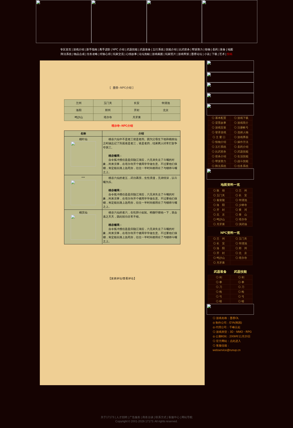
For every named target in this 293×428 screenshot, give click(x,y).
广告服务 (134, 417)
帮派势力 (197, 49)
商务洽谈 (147, 417)
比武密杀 (184, 49)
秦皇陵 (221, 200)
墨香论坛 (196, 54)
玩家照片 (170, 54)
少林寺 (243, 205)
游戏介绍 (78, 49)
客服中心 (173, 417)
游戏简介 (242, 122)
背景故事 (220, 122)
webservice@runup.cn (227, 350)
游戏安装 (220, 127)
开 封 (221, 209)
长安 (136, 103)
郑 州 (243, 248)
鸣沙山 (79, 117)
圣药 (215, 49)
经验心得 (105, 54)
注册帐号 (242, 127)
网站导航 (187, 417)
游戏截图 (157, 54)
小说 (207, 54)
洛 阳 (221, 205)
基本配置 (220, 118)
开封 (136, 110)
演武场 (243, 224)
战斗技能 (242, 161)
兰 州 (243, 190)
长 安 (243, 195)
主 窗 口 (220, 137)
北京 (165, 110)
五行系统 (158, 49)
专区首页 (65, 49)
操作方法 (242, 142)
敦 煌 (221, 190)
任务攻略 (92, 54)
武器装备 (145, 49)
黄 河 (243, 209)
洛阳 (78, 110)
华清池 (166, 103)
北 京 (221, 214)
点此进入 (235, 341)
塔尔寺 (108, 117)
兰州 (78, 103)
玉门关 (108, 103)
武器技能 (132, 49)
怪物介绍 (220, 142)
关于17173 (107, 417)
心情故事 (131, 54)
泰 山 (243, 214)
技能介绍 (171, 49)
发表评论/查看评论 (122, 278)
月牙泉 (137, 117)
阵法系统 (66, 54)
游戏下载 (242, 118)
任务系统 (242, 166)
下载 (214, 54)
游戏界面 (242, 137)
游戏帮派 (183, 54)
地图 (230, 49)
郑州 (108, 110)
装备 (222, 49)
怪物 (207, 49)
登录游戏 (220, 132)
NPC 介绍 (118, 49)
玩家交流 (118, 54)
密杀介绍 (220, 156)
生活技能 (242, 156)
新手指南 (91, 49)
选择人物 (242, 132)
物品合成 (79, 54)
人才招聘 (121, 417)
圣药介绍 (242, 146)
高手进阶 (104, 49)
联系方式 (160, 417)
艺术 (222, 54)
